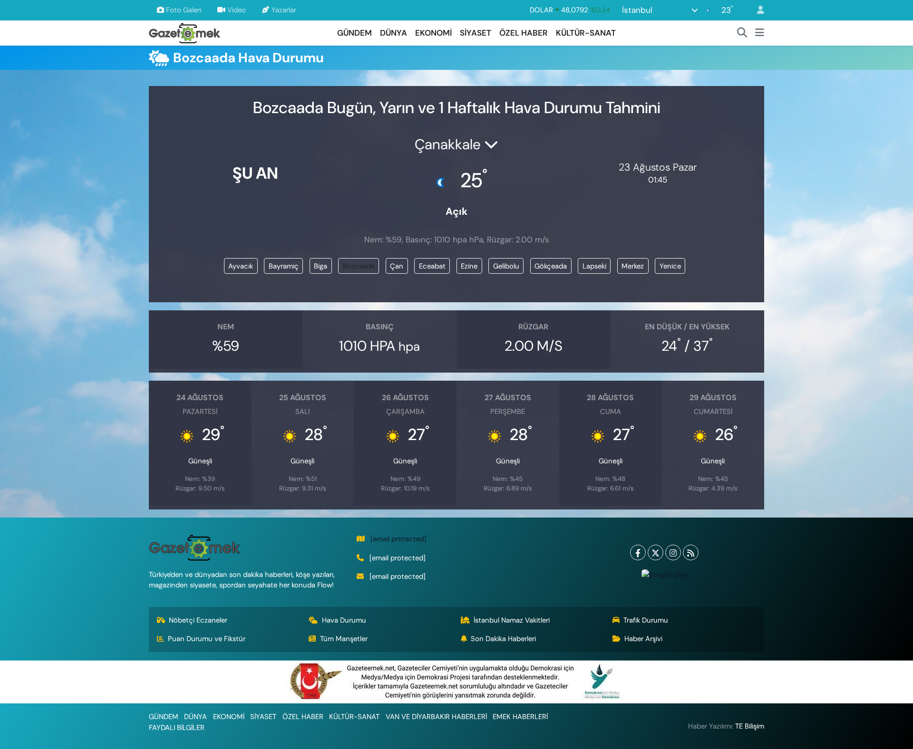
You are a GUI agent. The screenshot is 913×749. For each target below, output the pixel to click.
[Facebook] (638, 552)
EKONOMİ (433, 33)
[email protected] (398, 539)
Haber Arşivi (643, 638)
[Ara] (742, 33)
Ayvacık (240, 266)
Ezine (469, 266)
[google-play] (664, 573)
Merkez (633, 266)
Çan (396, 266)
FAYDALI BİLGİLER (176, 727)
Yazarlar (284, 10)
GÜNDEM (354, 33)
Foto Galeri (183, 10)
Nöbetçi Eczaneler (198, 620)
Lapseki (594, 266)
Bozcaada (359, 266)
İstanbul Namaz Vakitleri (512, 620)
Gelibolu (506, 266)
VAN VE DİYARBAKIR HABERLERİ (436, 716)
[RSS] (691, 552)
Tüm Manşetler (344, 638)
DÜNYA (393, 33)
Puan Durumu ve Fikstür (206, 638)
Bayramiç (284, 266)
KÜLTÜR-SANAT (586, 33)
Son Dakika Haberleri (503, 638)
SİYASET (475, 33)
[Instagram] (673, 552)
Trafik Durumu (645, 620)
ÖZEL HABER (523, 33)
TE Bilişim (749, 726)
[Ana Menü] (759, 33)
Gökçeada (550, 266)
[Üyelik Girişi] (756, 10)
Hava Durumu (344, 620)
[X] (655, 552)
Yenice (670, 266)
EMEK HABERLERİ (520, 716)
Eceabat (432, 266)
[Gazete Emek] (184, 32)
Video (236, 10)
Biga (320, 266)
